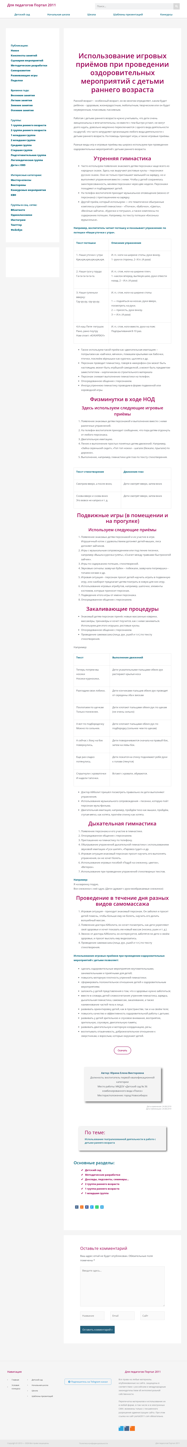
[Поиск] (176, 6)
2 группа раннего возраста (102, 1184)
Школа (91, 14)
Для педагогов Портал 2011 (31, 4)
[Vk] (126, 1428)
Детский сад (22, 14)
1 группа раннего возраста (102, 1188)
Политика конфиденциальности (93, 1443)
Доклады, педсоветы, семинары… (107, 1179)
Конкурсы (166, 14)
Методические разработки (102, 1174)
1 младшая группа (97, 1193)
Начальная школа (58, 14)
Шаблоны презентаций (128, 14)
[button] (76, 1207)
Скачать (122, 1050)
